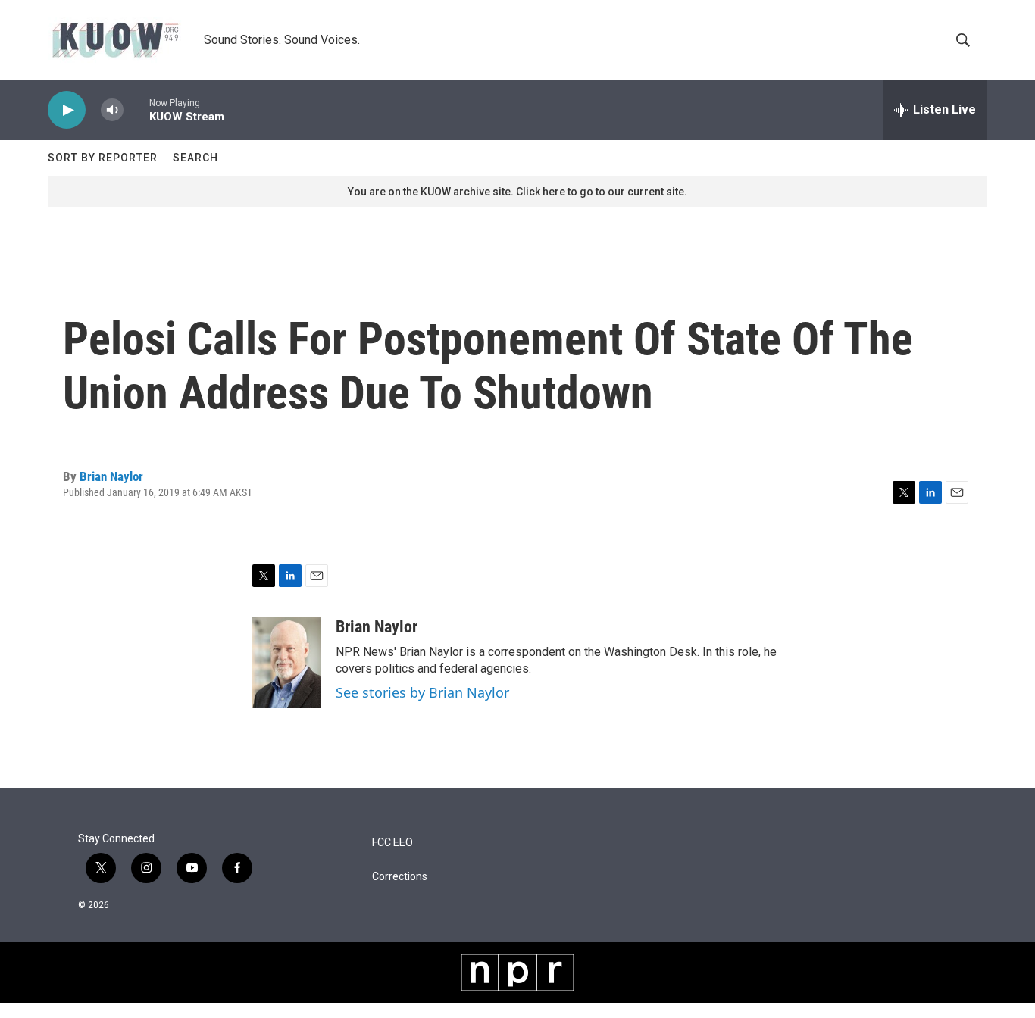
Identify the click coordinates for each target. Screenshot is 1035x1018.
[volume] (112, 110)
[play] (67, 110)
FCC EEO (392, 842)
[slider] (136, 109)
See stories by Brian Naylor (422, 692)
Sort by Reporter (103, 157)
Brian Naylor (111, 476)
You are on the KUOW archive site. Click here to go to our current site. (517, 192)
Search (195, 157)
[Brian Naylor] (286, 662)
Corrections (399, 876)
